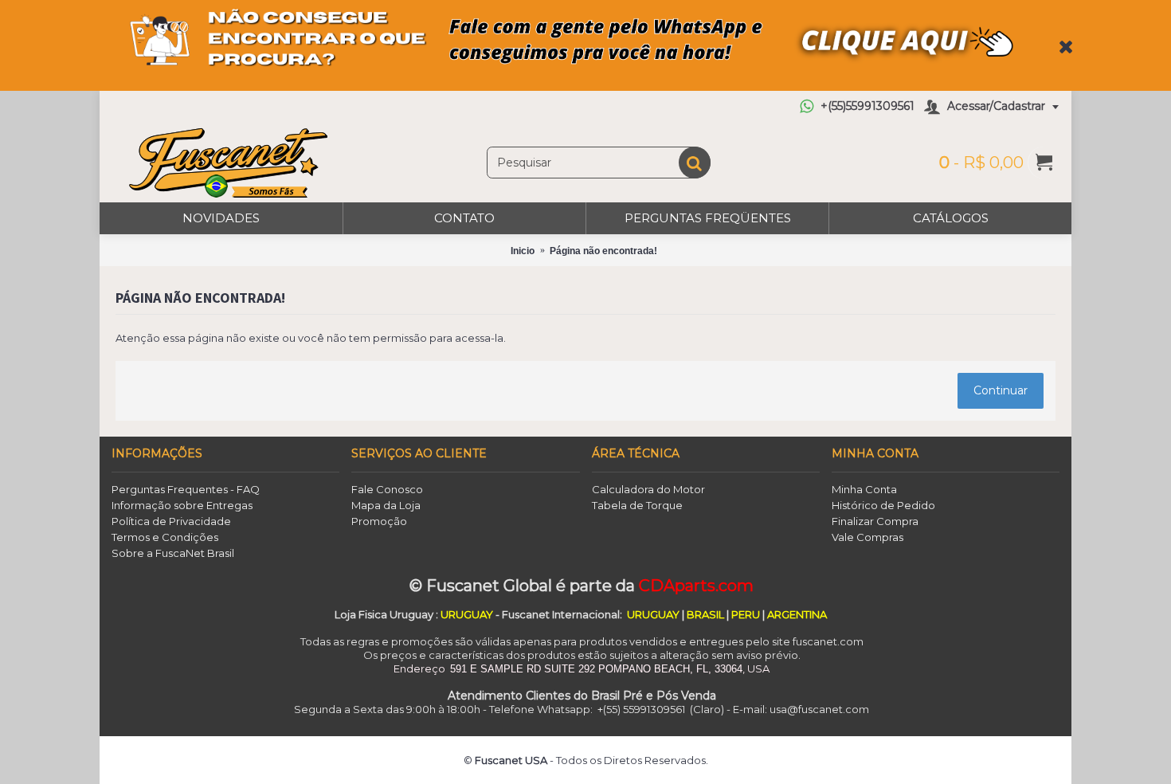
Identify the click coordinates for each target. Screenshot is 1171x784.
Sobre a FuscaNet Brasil (173, 553)
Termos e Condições (165, 537)
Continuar (1000, 390)
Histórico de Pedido (883, 505)
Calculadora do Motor (648, 489)
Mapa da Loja (386, 505)
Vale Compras (867, 537)
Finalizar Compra (875, 521)
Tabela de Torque (637, 505)
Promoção (379, 521)
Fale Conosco (387, 489)
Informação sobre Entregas (182, 505)
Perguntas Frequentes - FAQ (186, 489)
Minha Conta (864, 489)
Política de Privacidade (171, 521)
